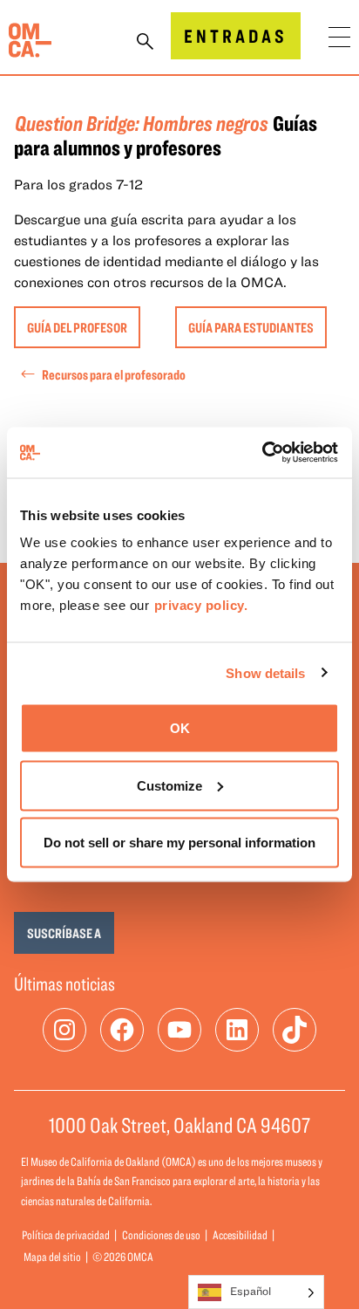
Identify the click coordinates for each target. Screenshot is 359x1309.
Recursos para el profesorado (114, 374)
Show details (265, 672)
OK (180, 728)
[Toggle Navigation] (339, 37)
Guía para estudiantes (251, 327)
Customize (169, 785)
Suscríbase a (64, 933)
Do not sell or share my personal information (179, 842)
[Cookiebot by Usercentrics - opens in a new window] (262, 453)
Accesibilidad (240, 1235)
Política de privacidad (66, 1235)
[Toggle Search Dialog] (145, 43)
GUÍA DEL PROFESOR (77, 327)
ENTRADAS (236, 35)
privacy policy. (201, 605)
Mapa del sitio (52, 1257)
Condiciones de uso (161, 1235)
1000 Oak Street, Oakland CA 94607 (179, 1124)
